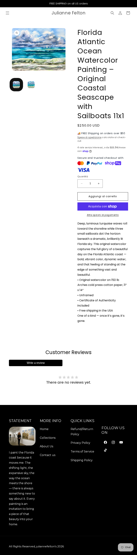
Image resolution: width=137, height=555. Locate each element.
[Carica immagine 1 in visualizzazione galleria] (16, 84)
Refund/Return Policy (82, 431)
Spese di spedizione (89, 137)
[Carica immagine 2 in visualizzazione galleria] (31, 84)
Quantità (82, 176)
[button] (7, 13)
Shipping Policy (82, 460)
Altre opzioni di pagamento (103, 214)
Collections (47, 437)
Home (44, 429)
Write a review (36, 362)
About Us (46, 446)
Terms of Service (82, 451)
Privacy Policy (80, 442)
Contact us (47, 455)
